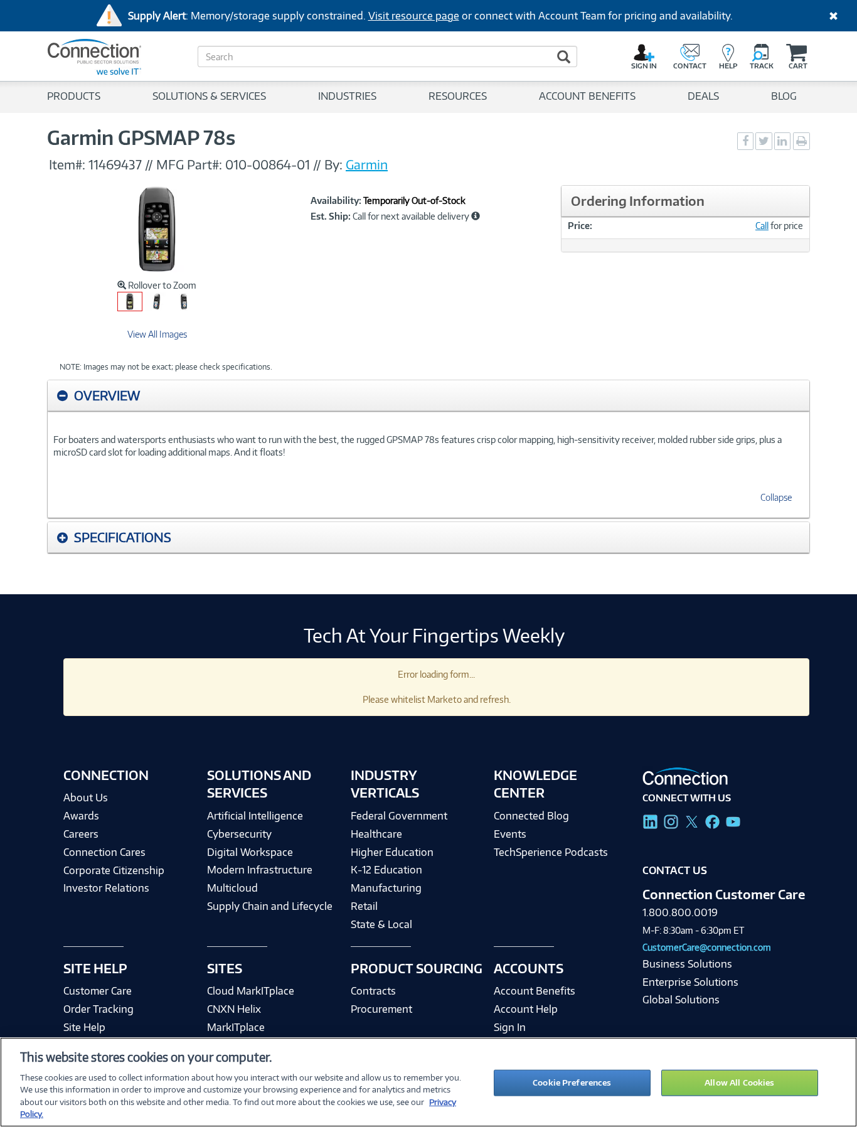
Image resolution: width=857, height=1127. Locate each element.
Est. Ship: (331, 216)
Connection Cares (104, 852)
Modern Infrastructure (259, 869)
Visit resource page (413, 15)
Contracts (373, 991)
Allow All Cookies (739, 1082)
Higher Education (392, 852)
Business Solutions (687, 964)
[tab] (428, 395)
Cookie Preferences (572, 1082)
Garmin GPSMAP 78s (141, 137)
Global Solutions (681, 999)
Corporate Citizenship (113, 870)
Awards (81, 815)
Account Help (526, 1009)
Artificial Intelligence (255, 815)
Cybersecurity (239, 834)
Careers (80, 834)
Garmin (367, 164)
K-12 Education (386, 869)
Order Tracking (98, 1009)
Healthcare (376, 834)
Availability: (336, 201)
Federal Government (399, 815)
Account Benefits (534, 991)
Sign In (510, 1027)
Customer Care (97, 991)
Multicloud (232, 888)
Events (510, 834)
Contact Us (674, 870)
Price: (580, 225)
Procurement (381, 1009)
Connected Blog (531, 815)
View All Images (157, 334)
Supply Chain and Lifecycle (270, 906)
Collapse (776, 497)
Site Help (84, 1027)
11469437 (115, 164)
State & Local (381, 924)
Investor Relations (106, 888)
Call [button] (762, 225)
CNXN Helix (234, 1009)
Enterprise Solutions (690, 982)
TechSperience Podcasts (551, 852)
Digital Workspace (250, 852)
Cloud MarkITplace (250, 991)
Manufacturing (386, 888)
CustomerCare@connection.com (706, 947)
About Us (85, 797)
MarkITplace (236, 1027)
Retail (364, 906)
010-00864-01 (267, 164)
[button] (475, 215)
